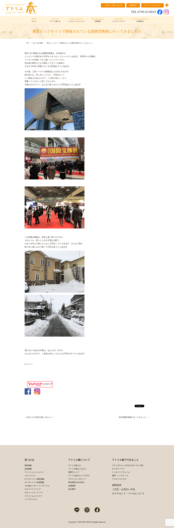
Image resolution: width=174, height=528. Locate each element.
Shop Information (98, 20)
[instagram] (37, 391)
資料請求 (133, 5)
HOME (33, 20)
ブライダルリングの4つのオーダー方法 (127, 465)
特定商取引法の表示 (76, 482)
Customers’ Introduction (140, 20)
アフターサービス (119, 479)
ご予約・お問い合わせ (113, 5)
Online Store (119, 20)
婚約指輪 (28, 465)
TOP (27, 43)
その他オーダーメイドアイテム (37, 486)
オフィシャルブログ (152, 5)
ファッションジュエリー (34, 472)
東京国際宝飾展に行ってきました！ (133, 417)
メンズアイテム (31, 499)
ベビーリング (30, 476)
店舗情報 (71, 486)
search (167, 5)
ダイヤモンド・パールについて (128, 493)
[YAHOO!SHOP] (40, 384)
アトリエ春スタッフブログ (79, 476)
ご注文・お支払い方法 (123, 489)
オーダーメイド (118, 469)
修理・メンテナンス (120, 476)
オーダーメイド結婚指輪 (34, 482)
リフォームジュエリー (33, 496)
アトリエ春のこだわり (77, 469)
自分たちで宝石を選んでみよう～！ (40, 417)
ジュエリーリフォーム (121, 472)
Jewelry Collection (76, 20)
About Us (55, 20)
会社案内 (71, 489)
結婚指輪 (28, 469)
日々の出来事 (38, 43)
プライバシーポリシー (77, 479)
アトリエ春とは (74, 465)
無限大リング (73, 472)
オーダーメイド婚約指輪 (34, 479)
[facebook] (28, 391)
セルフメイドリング (33, 489)
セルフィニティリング (33, 492)
